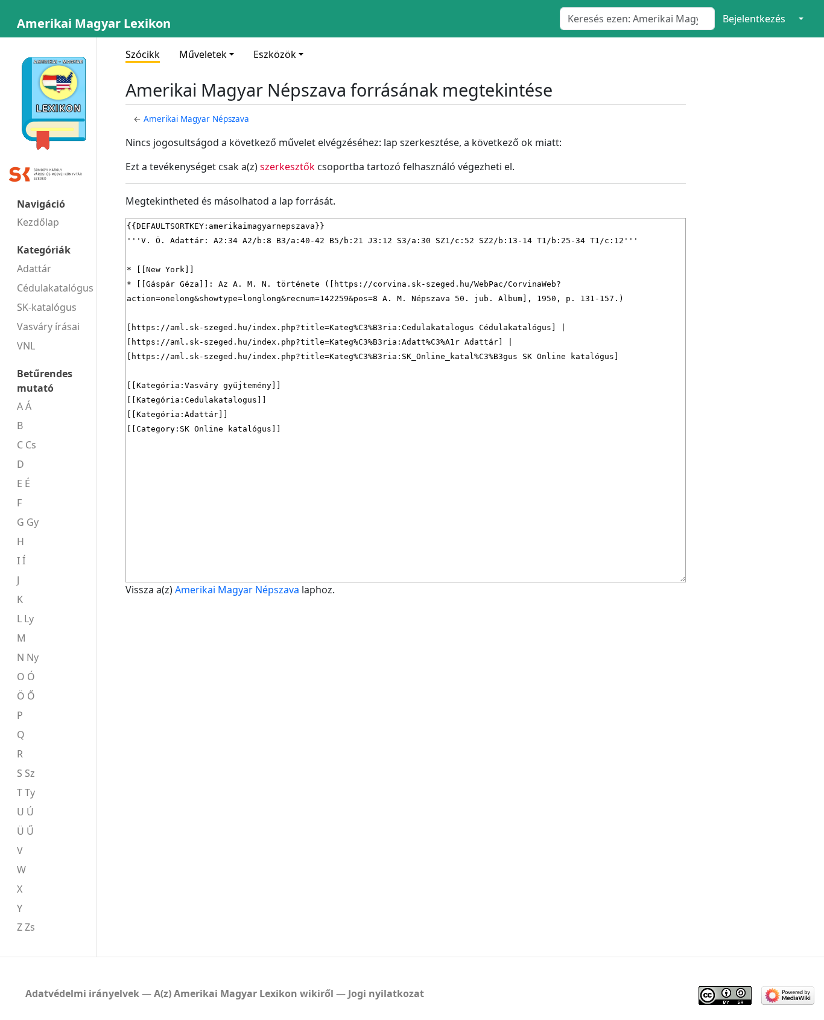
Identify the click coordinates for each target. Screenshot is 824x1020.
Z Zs (26, 927)
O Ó (26, 676)
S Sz (26, 773)
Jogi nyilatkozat (386, 993)
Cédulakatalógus (55, 288)
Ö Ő (26, 696)
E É (23, 483)
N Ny (28, 657)
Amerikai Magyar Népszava (196, 118)
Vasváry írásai (48, 326)
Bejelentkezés (754, 18)
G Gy (28, 522)
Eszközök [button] (274, 54)
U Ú (25, 811)
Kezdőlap (38, 222)
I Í (21, 560)
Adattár (34, 268)
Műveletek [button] (203, 54)
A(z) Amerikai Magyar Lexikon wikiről (244, 993)
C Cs (26, 444)
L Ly (25, 618)
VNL (26, 345)
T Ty (26, 792)
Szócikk (142, 54)
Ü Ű (25, 831)
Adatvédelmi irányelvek (82, 993)
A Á (24, 406)
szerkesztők (287, 166)
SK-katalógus (47, 307)
